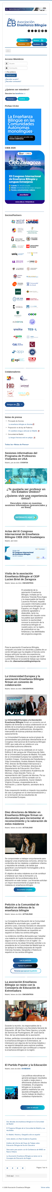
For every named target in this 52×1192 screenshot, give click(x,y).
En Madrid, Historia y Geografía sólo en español (23, 1134)
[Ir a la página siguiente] (17, 1168)
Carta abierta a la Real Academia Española (21, 1139)
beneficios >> (20, 93)
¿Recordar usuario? (12, 79)
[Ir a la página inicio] (7, 1168)
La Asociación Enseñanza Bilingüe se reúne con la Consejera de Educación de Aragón (24, 1157)
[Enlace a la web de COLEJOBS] (32, 306)
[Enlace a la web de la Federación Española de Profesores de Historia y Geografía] (10, 385)
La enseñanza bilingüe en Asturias (21, 424)
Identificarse (11, 75)
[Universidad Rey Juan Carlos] (17, 239)
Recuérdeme (11, 72)
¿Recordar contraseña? (13, 81)
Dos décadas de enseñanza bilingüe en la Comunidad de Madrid (25, 1122)
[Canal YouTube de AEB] (39, 31)
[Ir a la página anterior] (12, 1168)
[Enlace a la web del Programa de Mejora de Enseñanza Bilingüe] (26, 9)
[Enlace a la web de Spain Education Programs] (10, 393)
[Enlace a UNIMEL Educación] (23, 386)
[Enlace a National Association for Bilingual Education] (32, 222)
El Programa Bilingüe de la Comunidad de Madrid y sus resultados (25, 1129)
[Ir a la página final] (23, 1168)
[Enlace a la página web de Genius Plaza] (23, 394)
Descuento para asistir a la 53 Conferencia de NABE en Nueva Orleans (25, 1150)
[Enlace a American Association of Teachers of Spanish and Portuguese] (17, 222)
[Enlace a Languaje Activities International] (10, 378)
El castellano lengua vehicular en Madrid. (23, 431)
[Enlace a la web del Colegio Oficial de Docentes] (23, 378)
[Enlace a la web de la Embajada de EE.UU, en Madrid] (17, 230)
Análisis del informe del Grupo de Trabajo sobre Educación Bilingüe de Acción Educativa (23, 1144)
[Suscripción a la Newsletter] (24, 40)
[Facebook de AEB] (35, 31)
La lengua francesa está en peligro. (21, 437)
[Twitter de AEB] (32, 31)
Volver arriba (45, 1187)
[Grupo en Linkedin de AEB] (29, 31)
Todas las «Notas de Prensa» (17, 444)
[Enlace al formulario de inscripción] (26, 565)
